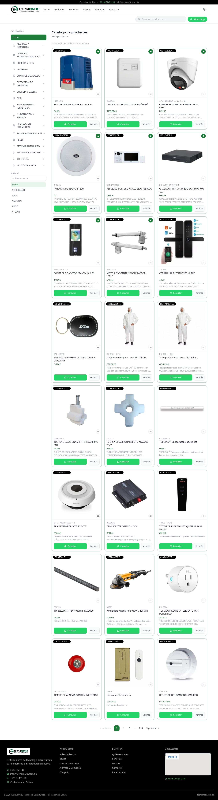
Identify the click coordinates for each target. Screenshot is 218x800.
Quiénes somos (120, 754)
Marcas (87, 9)
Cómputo (64, 772)
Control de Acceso (69, 763)
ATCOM (16, 211)
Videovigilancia (68, 754)
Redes (63, 758)
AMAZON (17, 200)
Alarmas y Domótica (70, 767)
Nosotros (100, 9)
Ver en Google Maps (177, 778)
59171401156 (108, 2)
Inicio (46, 9)
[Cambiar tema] (204, 9)
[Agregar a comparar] (98, 94)
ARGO (15, 206)
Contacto (114, 9)
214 (141, 728)
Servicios (74, 9)
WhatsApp (199, 19)
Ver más (94, 124)
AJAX (14, 195)
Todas (16, 37)
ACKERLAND (18, 189)
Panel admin (119, 772)
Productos (59, 9)
